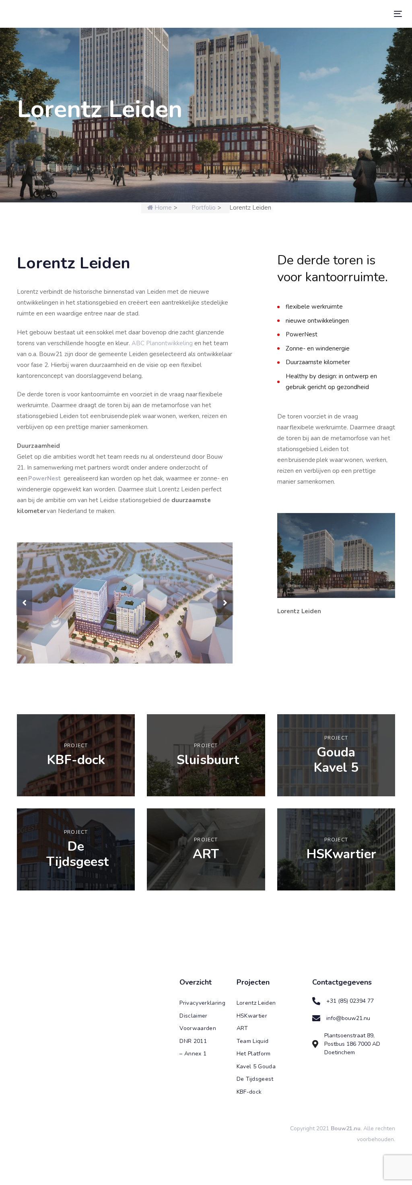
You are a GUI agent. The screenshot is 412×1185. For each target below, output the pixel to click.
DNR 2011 (193, 1075)
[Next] (225, 620)
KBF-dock (249, 1126)
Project (76, 780)
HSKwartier (252, 1050)
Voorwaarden (197, 1062)
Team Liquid (253, 1075)
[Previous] (24, 620)
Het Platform (254, 1088)
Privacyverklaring (201, 1037)
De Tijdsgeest (255, 1113)
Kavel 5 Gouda (256, 1101)
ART (242, 1062)
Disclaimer (193, 1050)
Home (162, 208)
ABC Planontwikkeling (162, 343)
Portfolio (204, 208)
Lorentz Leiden (256, 1037)
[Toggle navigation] (336, 14)
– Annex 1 (192, 1088)
